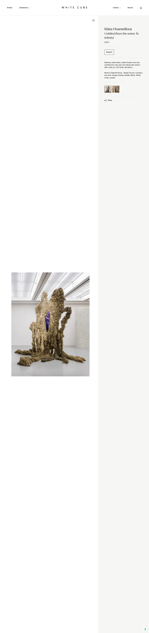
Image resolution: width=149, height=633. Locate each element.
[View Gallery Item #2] (115, 89)
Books (130, 8)
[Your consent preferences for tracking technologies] (145, 629)
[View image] (93, 20)
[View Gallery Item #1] (107, 89)
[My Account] (141, 8)
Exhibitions (23, 8)
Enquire (109, 52)
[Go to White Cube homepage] (74, 8)
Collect (116, 8)
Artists (9, 8)
